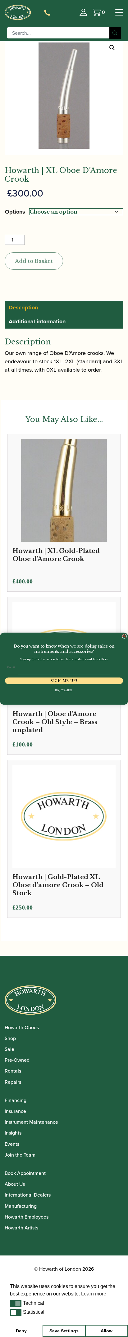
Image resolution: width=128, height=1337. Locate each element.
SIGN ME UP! (64, 681)
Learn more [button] (93, 1293)
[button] (15, 1303)
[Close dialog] (124, 636)
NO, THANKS (64, 690)
